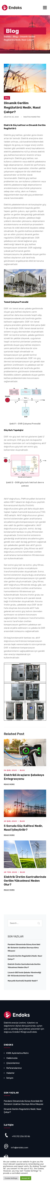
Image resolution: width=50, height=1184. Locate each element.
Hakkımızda (11, 1058)
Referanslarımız (14, 1068)
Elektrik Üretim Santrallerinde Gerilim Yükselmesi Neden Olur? (25, 880)
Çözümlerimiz (13, 1063)
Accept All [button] (26, 1178)
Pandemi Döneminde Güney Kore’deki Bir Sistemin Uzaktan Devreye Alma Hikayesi (24, 947)
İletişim (9, 1078)
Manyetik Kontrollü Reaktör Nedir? (23, 981)
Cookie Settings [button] (11, 1178)
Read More (9, 784)
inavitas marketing (31, 117)
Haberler (10, 1073)
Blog (7, 98)
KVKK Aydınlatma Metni (17, 1053)
